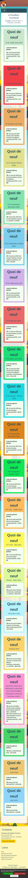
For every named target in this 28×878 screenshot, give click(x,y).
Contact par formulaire (8, 841)
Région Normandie (6, 859)
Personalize (14, 876)
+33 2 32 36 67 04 (6, 838)
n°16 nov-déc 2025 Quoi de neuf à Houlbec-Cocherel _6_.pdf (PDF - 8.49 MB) (14, 218)
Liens (5, 847)
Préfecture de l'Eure (6, 853)
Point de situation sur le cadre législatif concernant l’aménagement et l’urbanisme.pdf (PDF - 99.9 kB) (13, 717)
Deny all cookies (20, 873)
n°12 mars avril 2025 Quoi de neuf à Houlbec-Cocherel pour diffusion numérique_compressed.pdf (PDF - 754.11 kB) (14, 372)
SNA (2, 851)
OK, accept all (8, 873)
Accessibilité (22, 867)
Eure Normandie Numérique (9, 855)
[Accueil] (3, 4)
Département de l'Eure (7, 857)
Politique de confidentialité (9, 867)
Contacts (7, 829)
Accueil (8, 21)
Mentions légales (13, 865)
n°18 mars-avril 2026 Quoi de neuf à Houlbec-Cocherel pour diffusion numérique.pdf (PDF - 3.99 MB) (13, 137)
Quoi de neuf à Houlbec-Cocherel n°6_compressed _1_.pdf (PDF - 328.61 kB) (14, 591)
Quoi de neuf (16, 21)
